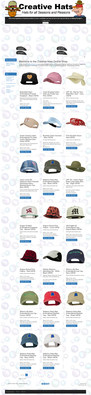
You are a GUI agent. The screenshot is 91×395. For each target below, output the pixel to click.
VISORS (8, 65)
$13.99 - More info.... (48, 149)
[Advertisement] (45, 35)
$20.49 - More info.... (25, 152)
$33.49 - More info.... (48, 238)
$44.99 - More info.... (71, 195)
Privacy (17, 391)
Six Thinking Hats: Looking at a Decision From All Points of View (10, 78)
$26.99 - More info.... (25, 197)
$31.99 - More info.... (25, 107)
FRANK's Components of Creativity (9, 91)
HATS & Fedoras (10, 63)
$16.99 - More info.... (48, 283)
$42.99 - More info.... (71, 106)
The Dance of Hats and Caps (10, 86)
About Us (23, 391)
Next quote (45, 23)
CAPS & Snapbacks (10, 64)
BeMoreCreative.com (33, 64)
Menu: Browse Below (11, 60)
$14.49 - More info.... (48, 107)
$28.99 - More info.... (25, 241)
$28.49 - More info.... (71, 240)
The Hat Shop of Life (10, 83)
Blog (7, 74)
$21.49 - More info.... (48, 194)
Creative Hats (10, 392)
